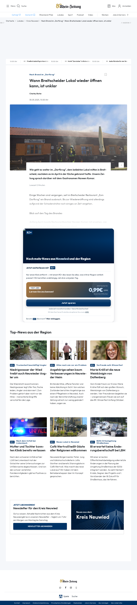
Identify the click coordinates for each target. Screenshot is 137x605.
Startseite (10, 21)
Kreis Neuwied (32, 21)
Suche (23, 6)
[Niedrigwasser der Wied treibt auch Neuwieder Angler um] (28, 350)
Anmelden (126, 6)
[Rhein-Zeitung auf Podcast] (76, 587)
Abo (113, 6)
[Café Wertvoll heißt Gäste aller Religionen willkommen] (68, 426)
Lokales (20, 21)
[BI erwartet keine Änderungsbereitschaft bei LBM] (108, 426)
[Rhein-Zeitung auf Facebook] (65, 587)
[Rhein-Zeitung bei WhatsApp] (60, 587)
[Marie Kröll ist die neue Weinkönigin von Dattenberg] (108, 350)
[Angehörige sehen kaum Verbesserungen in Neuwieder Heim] (68, 350)
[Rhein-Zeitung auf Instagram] (71, 587)
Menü (12, 6)
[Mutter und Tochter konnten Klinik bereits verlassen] (28, 426)
